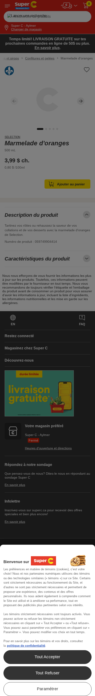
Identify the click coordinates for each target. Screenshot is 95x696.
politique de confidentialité (26, 645)
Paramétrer (47, 689)
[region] (47, 620)
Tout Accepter (47, 657)
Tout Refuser (47, 673)
